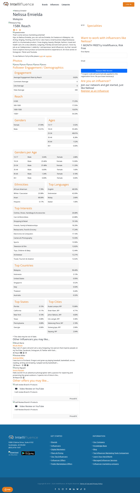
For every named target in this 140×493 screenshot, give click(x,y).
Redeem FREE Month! (104, 71)
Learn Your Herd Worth (102, 456)
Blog (95, 449)
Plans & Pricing (57, 453)
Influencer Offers (58, 460)
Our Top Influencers (59, 456)
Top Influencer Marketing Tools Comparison (111, 453)
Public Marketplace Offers (61, 464)
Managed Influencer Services (105, 460)
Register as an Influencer (95, 90)
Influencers (56, 446)
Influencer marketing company (106, 464)
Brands (54, 442)
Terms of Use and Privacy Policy (91, 484)
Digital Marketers (58, 449)
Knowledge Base (100, 446)
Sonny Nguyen (18, 370)
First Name (85, 52)
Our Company (99, 442)
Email (83, 61)
